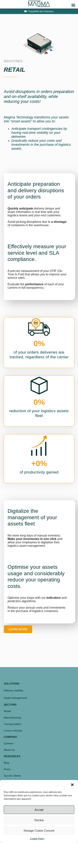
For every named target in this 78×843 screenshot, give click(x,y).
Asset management (15, 697)
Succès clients (12, 775)
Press (7, 769)
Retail (7, 711)
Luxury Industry (13, 730)
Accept (39, 809)
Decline (39, 820)
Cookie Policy (37, 838)
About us (9, 749)
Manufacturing (12, 717)
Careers (8, 743)
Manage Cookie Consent (39, 830)
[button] (72, 785)
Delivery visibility (13, 690)
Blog (6, 762)
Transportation (12, 724)
